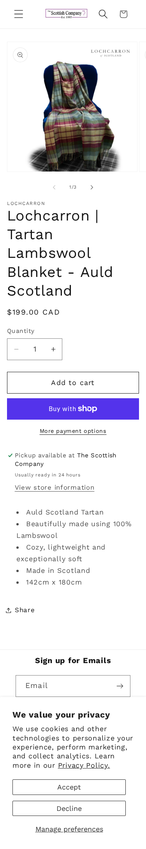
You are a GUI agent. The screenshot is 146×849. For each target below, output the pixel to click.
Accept (69, 787)
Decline (69, 808)
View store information (55, 487)
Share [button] (25, 610)
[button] (19, 14)
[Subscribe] (119, 686)
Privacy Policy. (84, 765)
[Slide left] (54, 187)
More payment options (73, 431)
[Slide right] (91, 187)
